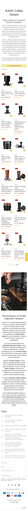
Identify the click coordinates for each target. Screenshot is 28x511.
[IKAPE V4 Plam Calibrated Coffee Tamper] (7, 145)
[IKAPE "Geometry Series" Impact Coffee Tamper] (7, 80)
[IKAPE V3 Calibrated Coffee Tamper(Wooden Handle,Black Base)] (20, 175)
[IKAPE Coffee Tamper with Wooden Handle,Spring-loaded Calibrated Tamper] (7, 175)
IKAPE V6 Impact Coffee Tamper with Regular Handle (6, 123)
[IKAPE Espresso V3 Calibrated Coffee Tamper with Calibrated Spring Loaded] (20, 110)
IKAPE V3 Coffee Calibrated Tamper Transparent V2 (6, 252)
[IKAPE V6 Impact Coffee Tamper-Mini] (20, 80)
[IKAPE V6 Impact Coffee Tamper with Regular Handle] (7, 110)
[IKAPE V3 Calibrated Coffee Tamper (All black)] (20, 206)
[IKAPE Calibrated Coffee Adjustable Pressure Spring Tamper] (20, 239)
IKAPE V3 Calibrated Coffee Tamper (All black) (20, 219)
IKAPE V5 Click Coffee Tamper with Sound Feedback (19, 158)
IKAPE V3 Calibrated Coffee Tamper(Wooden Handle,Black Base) (20, 189)
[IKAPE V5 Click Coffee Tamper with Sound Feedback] (20, 145)
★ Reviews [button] (26, 257)
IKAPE (11, 500)
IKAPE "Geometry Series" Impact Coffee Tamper (7, 93)
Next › (17, 264)
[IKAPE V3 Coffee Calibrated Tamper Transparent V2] (7, 239)
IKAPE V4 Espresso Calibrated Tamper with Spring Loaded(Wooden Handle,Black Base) (6, 221)
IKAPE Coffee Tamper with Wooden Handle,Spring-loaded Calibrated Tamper (7, 189)
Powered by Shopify (14, 502)
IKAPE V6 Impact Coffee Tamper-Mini (19, 92)
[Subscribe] (26, 475)
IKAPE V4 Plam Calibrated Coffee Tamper (6, 158)
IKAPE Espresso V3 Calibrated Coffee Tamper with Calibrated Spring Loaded (20, 125)
